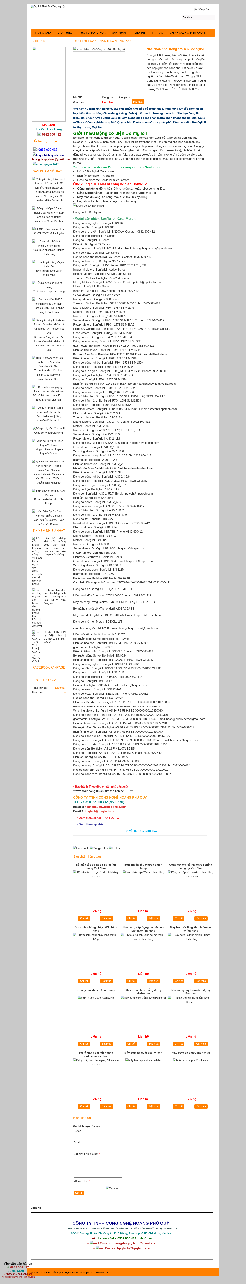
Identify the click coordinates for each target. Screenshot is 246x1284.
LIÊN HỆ (140, 32)
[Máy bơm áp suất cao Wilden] (143, 1074)
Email (78, 1142)
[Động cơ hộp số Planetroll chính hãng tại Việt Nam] (191, 886)
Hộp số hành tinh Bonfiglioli (90, 256)
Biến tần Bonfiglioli (84, 685)
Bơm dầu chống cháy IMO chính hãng (96, 929)
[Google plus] (99, 848)
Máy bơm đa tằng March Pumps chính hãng (191, 929)
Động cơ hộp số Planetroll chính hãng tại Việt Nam (190, 866)
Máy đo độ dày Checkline (89, 595)
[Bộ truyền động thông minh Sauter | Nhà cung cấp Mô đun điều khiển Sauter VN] (49, 187)
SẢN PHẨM (119, 32)
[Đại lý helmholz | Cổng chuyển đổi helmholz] (49, 412)
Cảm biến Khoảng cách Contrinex (94, 582)
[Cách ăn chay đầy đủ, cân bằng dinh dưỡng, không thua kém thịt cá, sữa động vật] (37, 608)
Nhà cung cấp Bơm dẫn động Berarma (190, 991)
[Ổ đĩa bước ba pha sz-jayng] (49, 287)
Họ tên (78, 1130)
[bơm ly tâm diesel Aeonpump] (96, 1011)
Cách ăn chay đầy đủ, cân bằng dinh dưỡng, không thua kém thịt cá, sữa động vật (55, 597)
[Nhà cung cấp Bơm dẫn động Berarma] (191, 1011)
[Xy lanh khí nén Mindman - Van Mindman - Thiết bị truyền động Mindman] (49, 470)
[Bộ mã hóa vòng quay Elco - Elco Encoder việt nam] (49, 391)
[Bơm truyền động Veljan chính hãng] (49, 266)
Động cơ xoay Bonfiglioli (88, 442)
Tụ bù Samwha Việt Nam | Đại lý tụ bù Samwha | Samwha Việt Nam (48, 374)
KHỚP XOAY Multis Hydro (49, 233)
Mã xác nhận (82, 1181)
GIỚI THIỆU (65, 32)
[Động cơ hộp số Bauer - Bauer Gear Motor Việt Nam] (49, 212)
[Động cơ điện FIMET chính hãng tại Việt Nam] (49, 303)
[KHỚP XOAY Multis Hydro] (48, 229)
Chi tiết (84, 918)
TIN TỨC (157, 32)
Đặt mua (106, 918)
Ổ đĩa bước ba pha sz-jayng (49, 291)
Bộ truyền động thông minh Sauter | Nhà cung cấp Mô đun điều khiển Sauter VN (49, 196)
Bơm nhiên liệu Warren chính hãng (143, 866)
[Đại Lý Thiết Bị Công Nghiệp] (123, 6)
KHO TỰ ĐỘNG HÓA (92, 32)
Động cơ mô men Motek (88, 621)
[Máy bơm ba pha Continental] (191, 1074)
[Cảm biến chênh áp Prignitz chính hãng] (49, 245)
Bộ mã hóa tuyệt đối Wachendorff (94, 608)
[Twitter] (114, 848)
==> (96, 817)
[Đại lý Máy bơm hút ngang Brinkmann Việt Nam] (96, 1074)
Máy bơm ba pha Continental (191, 1052)
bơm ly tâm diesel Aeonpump (96, 990)
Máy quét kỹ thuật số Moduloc (92, 634)
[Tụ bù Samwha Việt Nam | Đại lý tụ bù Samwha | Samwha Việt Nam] (49, 366)
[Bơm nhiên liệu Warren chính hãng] (143, 886)
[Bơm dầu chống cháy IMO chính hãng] (96, 949)
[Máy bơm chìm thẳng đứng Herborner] (143, 1011)
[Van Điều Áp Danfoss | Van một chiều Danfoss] (49, 515)
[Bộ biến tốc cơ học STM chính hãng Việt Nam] (96, 886)
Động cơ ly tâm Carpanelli (48, 432)
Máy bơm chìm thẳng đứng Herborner (143, 991)
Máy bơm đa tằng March (88, 615)
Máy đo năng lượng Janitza (90, 602)
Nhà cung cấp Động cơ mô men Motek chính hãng (143, 929)
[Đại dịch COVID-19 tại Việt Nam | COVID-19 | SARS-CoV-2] (37, 646)
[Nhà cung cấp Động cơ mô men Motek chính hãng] (143, 949)
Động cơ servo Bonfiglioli (89, 531)
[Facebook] (81, 848)
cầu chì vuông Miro (85, 628)
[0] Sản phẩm (201, 9)
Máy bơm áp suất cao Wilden (143, 1052)
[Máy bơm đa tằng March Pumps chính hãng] (191, 949)
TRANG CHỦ (43, 32)
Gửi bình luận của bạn (87, 1153)
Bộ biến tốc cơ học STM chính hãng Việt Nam (96, 866)
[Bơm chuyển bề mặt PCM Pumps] (49, 495)
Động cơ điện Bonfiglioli (88, 337)
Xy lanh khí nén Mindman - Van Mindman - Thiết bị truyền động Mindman (49, 478)
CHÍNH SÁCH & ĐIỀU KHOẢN (188, 32)
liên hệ (119, 791)
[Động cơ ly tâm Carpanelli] (49, 428)
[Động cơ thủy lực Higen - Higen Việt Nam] (49, 445)
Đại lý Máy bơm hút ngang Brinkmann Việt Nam (96, 1054)
